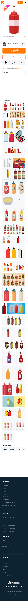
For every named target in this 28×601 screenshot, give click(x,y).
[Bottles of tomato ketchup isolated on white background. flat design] (16, 507)
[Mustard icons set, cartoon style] (7, 152)
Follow (22, 45)
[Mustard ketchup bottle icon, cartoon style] (8, 164)
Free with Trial (14, 50)
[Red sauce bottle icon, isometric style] (9, 476)
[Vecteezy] (2, 2)
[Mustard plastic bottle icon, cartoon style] (8, 573)
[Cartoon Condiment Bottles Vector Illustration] (13, 336)
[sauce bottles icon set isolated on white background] (5, 124)
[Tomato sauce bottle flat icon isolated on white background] (5, 106)
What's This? (17, 68)
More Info (6, 72)
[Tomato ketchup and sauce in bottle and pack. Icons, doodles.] (13, 191)
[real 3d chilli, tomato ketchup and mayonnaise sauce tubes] (13, 290)
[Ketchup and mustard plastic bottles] (8, 525)
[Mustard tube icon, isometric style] (7, 225)
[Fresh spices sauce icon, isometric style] (8, 263)
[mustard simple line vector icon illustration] (8, 275)
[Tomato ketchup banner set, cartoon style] (8, 214)
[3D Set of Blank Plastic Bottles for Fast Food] (8, 585)
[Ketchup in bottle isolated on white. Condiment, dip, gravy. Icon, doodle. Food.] (6, 490)
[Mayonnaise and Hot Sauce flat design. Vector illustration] (8, 561)
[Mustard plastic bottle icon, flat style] (8, 538)
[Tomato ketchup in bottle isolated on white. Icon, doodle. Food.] (8, 509)
